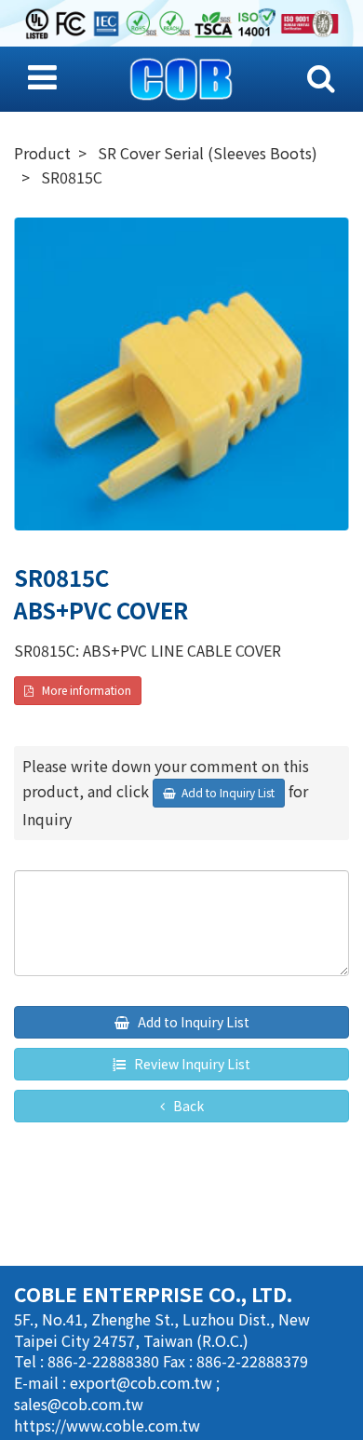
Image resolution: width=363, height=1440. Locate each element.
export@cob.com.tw (143, 1382)
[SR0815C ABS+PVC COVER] (181, 374)
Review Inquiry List (190, 1063)
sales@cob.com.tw (78, 1403)
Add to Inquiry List (192, 1021)
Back (187, 1105)
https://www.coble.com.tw (107, 1425)
